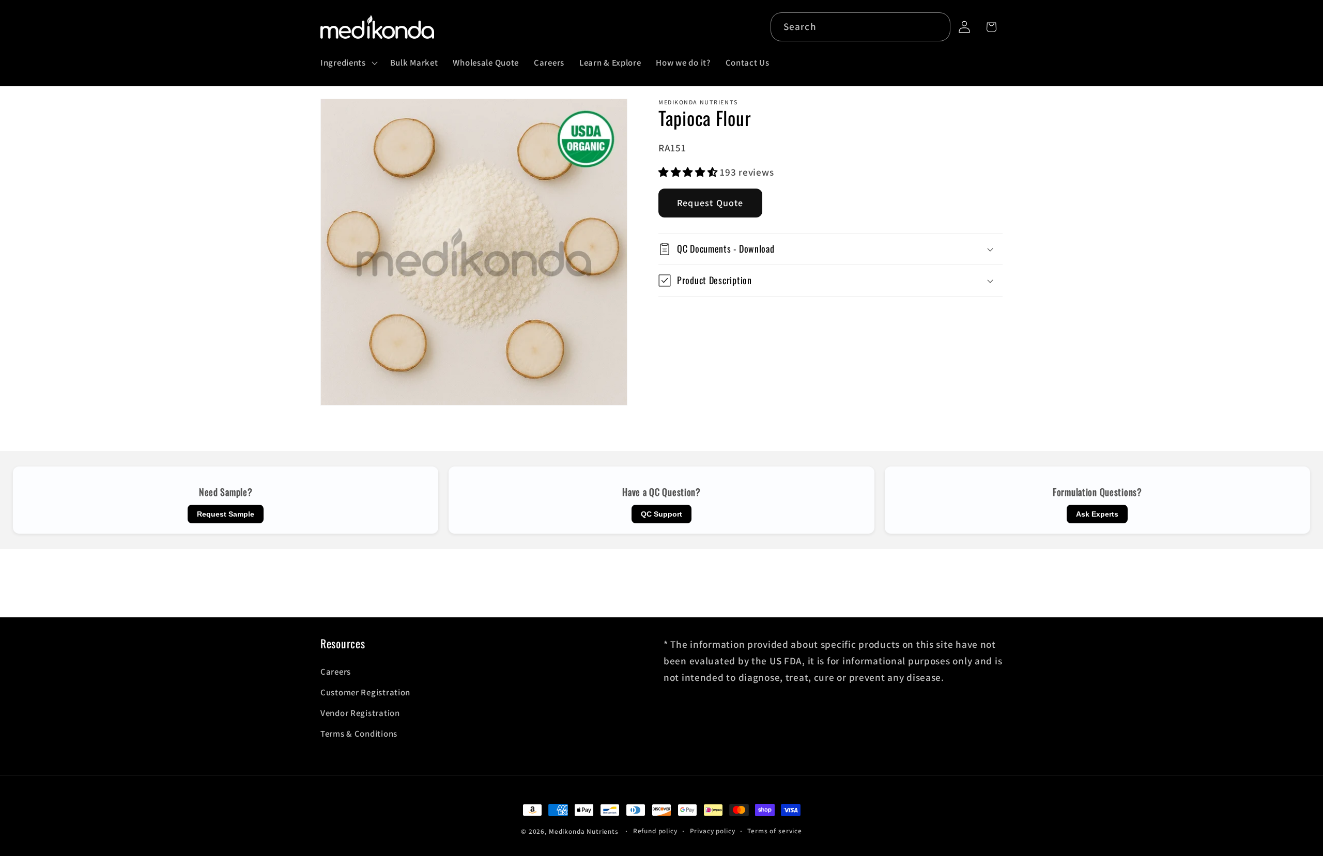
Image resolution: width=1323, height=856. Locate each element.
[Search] (936, 26)
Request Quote (710, 203)
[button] (348, 63)
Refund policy (655, 831)
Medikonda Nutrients (584, 831)
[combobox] (860, 27)
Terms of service (774, 831)
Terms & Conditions (358, 733)
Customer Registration (365, 692)
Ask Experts (1097, 514)
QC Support (661, 514)
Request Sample (225, 514)
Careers (335, 671)
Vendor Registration (360, 713)
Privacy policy (712, 831)
